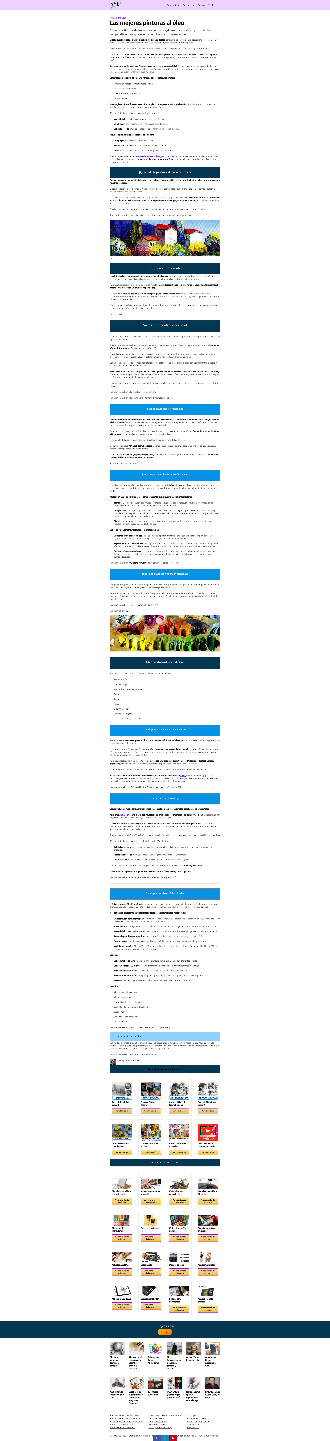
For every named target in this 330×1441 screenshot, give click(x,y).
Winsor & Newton (118, 740)
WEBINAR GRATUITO (158, 1424)
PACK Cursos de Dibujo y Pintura (126, 1421)
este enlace (135, 215)
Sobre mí (171, 5)
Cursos (201, 5)
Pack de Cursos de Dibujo (122, 1427)
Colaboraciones (194, 1424)
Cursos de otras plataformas (124, 1415)
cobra (182, 775)
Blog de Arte (193, 1427)
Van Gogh (124, 815)
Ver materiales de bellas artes (122, 1201)
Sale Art (187, 5)
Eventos (216, 5)
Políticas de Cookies (196, 1418)
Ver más (165, 1332)
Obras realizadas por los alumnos (164, 1415)
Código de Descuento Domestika (126, 1418)
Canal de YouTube (157, 1418)
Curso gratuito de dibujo (160, 1427)
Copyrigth (191, 1415)
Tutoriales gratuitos (158, 1421)
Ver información (122, 1111)
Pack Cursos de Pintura (121, 1424)
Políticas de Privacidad (198, 1421)
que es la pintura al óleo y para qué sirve (156, 156)
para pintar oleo (118, 18)
